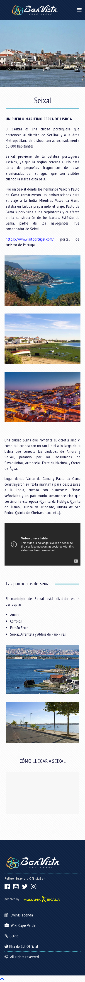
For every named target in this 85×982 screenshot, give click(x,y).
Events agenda (21, 915)
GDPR (13, 936)
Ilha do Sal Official (23, 946)
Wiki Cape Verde (22, 925)
